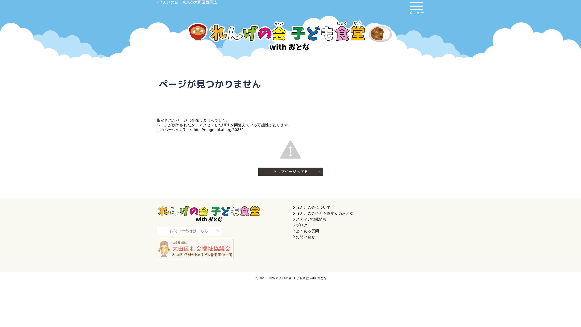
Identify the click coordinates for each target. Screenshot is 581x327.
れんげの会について (313, 207)
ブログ (302, 225)
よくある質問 (307, 231)
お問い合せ (305, 237)
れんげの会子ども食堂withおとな (325, 213)
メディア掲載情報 (311, 219)
